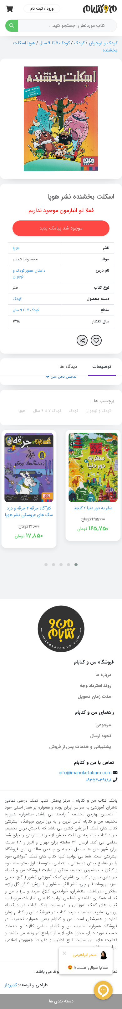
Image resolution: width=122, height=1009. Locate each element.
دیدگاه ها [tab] (68, 366)
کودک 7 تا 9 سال (54, 43)
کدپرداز (11, 985)
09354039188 (99, 780)
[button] (76, 565)
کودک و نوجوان (103, 43)
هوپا (16, 248)
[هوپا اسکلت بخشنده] (61, 118)
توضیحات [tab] (102, 366)
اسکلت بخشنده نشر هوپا (81, 196)
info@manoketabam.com (85, 773)
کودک (79, 43)
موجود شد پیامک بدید (61, 228)
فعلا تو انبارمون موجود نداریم (61, 210)
